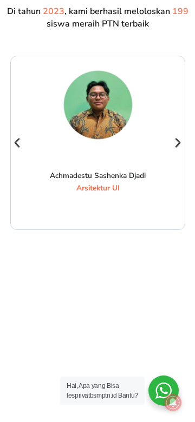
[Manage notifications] (172, 402)
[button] (17, 143)
